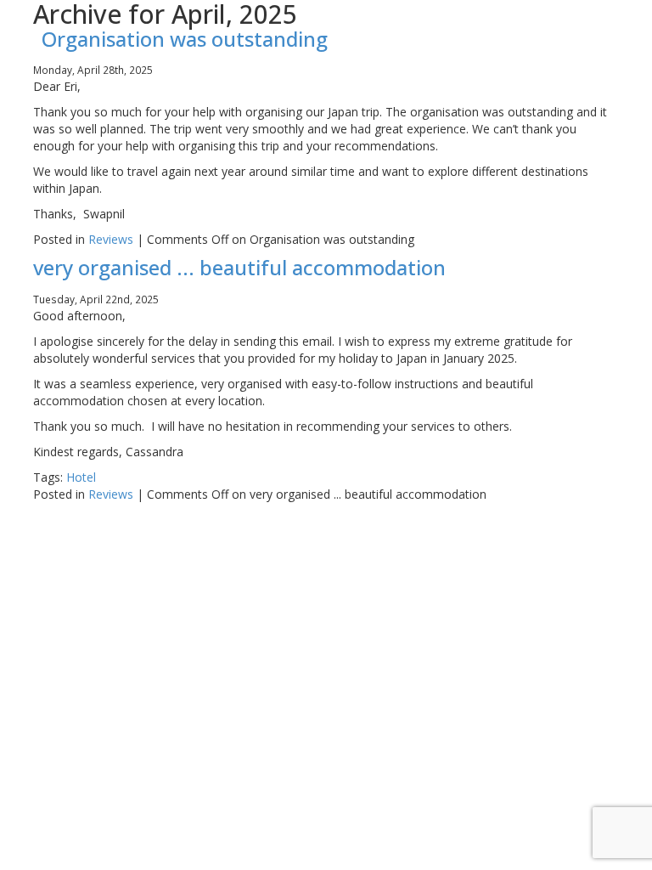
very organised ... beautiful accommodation (239, 267)
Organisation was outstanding (185, 39)
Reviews (110, 239)
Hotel (81, 477)
